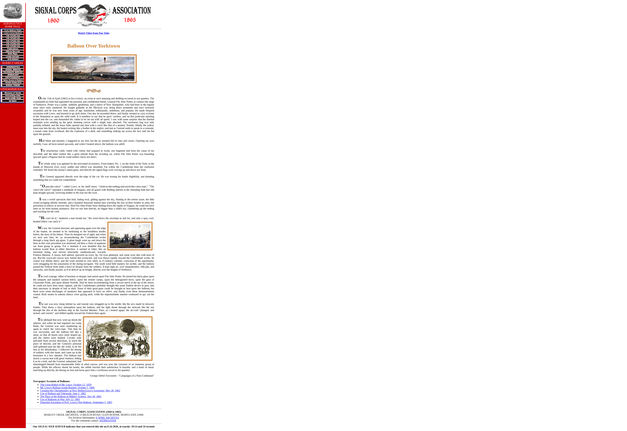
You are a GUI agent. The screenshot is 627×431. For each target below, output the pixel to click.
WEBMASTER (107, 420)
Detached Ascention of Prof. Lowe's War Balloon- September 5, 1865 (76, 402)
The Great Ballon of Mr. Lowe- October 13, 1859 (65, 384)
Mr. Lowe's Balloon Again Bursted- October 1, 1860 (67, 387)
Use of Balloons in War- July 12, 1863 (60, 399)
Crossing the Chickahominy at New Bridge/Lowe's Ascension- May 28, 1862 (80, 390)
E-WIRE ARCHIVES (107, 417)
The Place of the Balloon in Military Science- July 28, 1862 (70, 396)
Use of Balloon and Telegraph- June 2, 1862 (63, 393)
